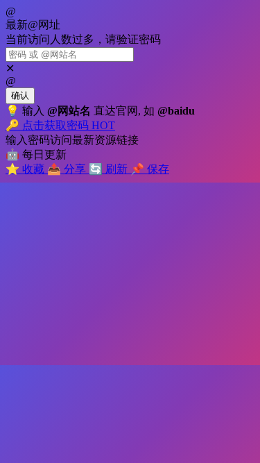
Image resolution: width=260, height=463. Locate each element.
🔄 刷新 (109, 169)
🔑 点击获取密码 (60, 125)
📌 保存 (149, 169)
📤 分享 (68, 169)
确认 (20, 95)
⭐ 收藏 (26, 169)
